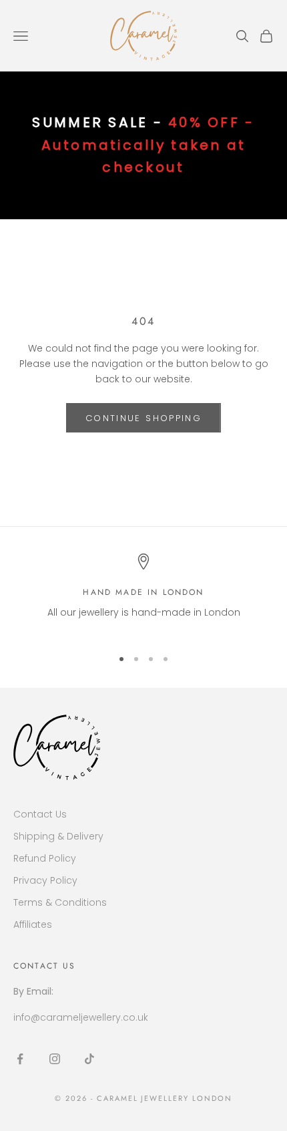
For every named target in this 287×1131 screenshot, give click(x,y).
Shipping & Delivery (58, 836)
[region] (143, 594)
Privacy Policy (45, 880)
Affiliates (32, 924)
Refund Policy (44, 858)
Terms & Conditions (60, 902)
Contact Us (40, 814)
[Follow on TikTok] (89, 1058)
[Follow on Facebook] (20, 1058)
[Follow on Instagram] (54, 1058)
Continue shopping (143, 418)
